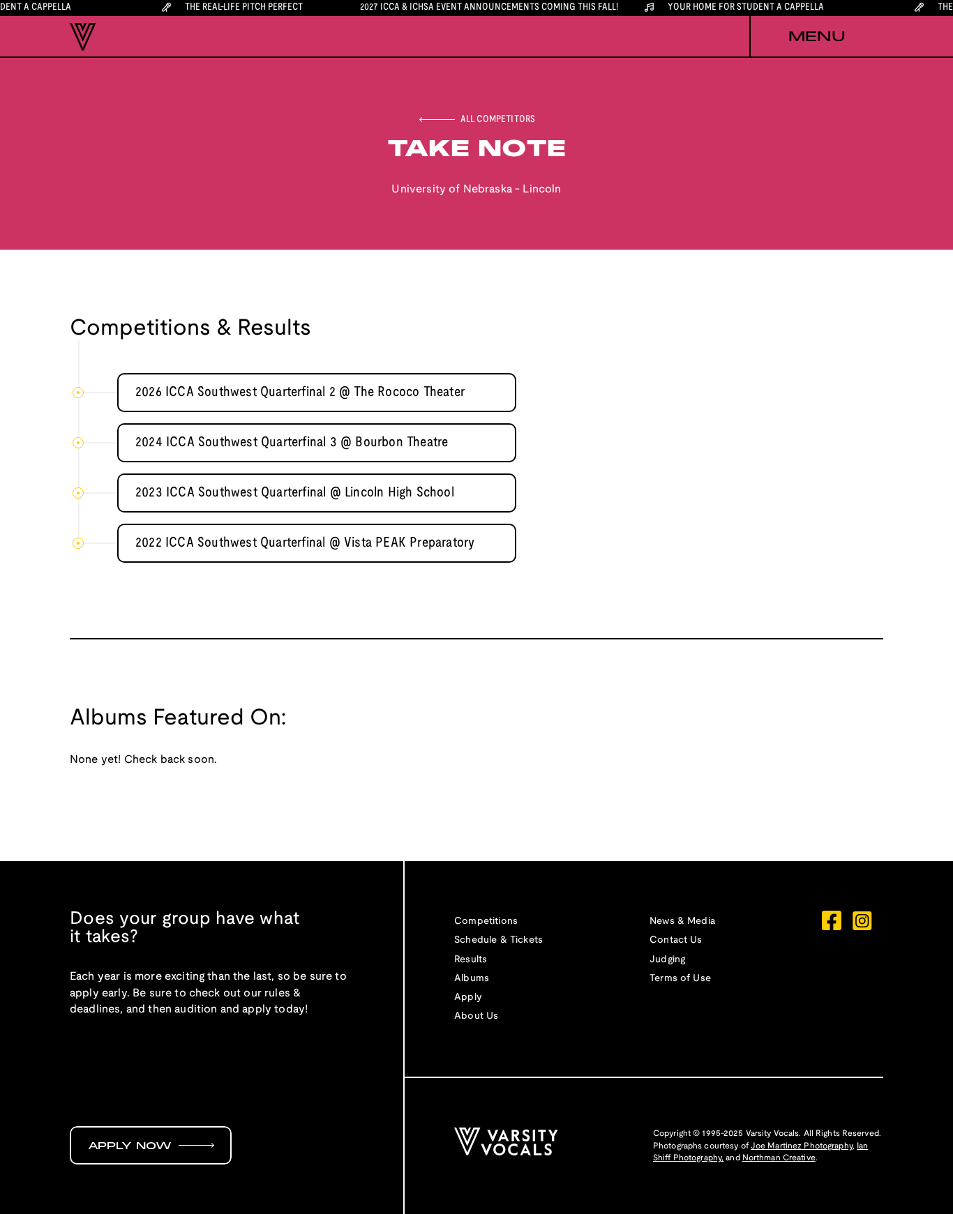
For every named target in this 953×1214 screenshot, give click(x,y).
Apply (468, 997)
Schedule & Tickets (498, 940)
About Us (476, 1016)
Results (470, 959)
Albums (471, 978)
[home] (83, 37)
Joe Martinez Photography (802, 1146)
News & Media (682, 921)
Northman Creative (779, 1158)
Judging (667, 959)
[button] (816, 37)
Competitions (486, 921)
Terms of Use (680, 978)
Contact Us (676, 940)
